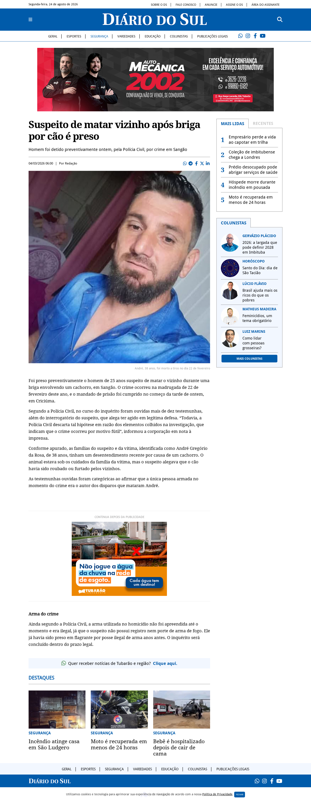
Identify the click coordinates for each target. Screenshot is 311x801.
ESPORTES (74, 36)
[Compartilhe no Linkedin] (207, 163)
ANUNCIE (211, 4)
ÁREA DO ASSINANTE (265, 4)
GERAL (52, 36)
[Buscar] (279, 20)
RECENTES (263, 123)
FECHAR (239, 794)
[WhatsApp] (240, 36)
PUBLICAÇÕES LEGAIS (212, 36)
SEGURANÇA (99, 36)
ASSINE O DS (234, 4)
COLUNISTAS (179, 36)
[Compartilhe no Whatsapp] (185, 163)
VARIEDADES (126, 36)
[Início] (154, 23)
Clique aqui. (165, 663)
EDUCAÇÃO (153, 36)
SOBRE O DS (159, 4)
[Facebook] (255, 36)
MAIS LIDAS (232, 123)
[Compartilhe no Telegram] (190, 163)
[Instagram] (248, 36)
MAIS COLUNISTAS (249, 358)
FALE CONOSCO (186, 4)
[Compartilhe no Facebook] (196, 163)
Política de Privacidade (217, 794)
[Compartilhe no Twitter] (202, 163)
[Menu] (30, 19)
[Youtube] (262, 36)
